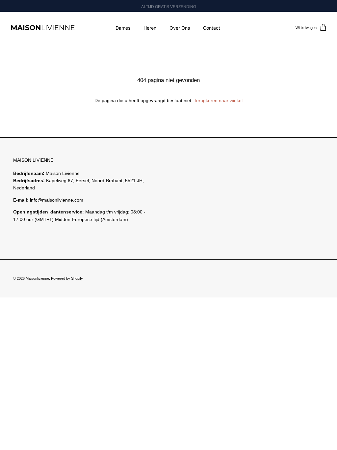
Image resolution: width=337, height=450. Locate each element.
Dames (123, 28)
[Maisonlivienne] (43, 27)
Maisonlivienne (37, 278)
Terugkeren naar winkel (218, 100)
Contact (211, 28)
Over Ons (179, 28)
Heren (149, 28)
